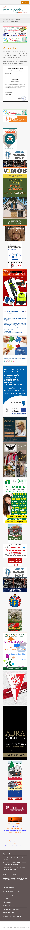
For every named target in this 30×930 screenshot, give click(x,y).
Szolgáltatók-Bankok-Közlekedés (15, 840)
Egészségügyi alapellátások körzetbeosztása (15, 830)
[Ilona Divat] (15, 39)
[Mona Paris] (15, 459)
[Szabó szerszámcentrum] (15, 533)
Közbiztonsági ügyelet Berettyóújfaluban (15, 845)
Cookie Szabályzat (8, 912)
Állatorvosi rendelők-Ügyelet (15, 832)
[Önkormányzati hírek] (15, 600)
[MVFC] (15, 687)
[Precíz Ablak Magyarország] (15, 34)
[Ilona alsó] (15, 112)
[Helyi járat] (15, 770)
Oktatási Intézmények (15, 836)
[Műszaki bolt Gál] (15, 790)
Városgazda (15, 847)
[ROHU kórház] (15, 336)
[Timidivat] (15, 118)
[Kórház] (15, 251)
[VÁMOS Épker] (15, 196)
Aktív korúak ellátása (15, 843)
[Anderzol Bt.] (15, 29)
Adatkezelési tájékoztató (11, 909)
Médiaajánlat (7, 902)
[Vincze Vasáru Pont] (15, 579)
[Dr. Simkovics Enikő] (15, 429)
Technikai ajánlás (8, 905)
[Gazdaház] (15, 620)
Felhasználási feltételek (11, 891)
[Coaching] (15, 650)
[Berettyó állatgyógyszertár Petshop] (15, 550)
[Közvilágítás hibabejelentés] (15, 562)
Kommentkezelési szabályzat (12, 916)
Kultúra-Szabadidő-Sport (15, 838)
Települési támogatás (15, 842)
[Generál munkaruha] (15, 287)
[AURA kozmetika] (15, 732)
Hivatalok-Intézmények (15, 834)
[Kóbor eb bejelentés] (15, 233)
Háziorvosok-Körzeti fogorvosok (15, 828)
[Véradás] (15, 264)
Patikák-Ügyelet (15, 826)
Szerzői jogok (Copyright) (11, 895)
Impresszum (6, 898)
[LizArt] (15, 500)
